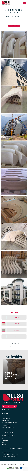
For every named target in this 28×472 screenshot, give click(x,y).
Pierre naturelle (6, 437)
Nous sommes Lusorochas (8, 435)
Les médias (5, 440)
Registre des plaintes (7, 452)
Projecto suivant (14, 347)
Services (4, 439)
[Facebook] (4, 409)
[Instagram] (8, 409)
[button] (9, 406)
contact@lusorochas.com (8, 427)
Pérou (17, 22)
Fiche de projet (14, 25)
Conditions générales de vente (9, 456)
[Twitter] (6, 409)
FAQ (3, 442)
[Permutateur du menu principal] (24, 3)
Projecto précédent (14, 343)
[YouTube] (14, 409)
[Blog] (2, 409)
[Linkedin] (10, 409)
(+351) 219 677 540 (6, 425)
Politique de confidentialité (8, 451)
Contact (4, 444)
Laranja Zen (4, 466)
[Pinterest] (12, 409)
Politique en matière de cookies (10, 454)
